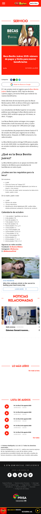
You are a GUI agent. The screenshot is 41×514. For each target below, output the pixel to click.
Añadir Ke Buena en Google (22, 84)
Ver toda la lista (33, 370)
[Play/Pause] (37, 510)
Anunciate (32, 487)
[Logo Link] (21, 3)
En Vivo (34, 3)
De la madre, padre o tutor (10, 196)
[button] (20, 507)
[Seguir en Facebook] (10, 475)
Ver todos (36, 438)
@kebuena (14, 249)
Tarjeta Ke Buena (7, 483)
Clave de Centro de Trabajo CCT (15, 184)
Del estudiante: (6, 179)
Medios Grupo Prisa (20, 501)
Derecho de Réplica (21, 487)
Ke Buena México (16, 247)
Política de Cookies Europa (11, 485)
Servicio (20, 21)
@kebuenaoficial (9, 251)
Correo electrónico (11, 204)
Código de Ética (26, 485)
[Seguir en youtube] (20, 475)
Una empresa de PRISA (20, 496)
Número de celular (10, 202)
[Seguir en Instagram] (25, 475)
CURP (7, 182)
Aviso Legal (36, 483)
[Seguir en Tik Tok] (31, 475)
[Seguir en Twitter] (15, 475)
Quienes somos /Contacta (22, 483)
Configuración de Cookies (22, 489)
